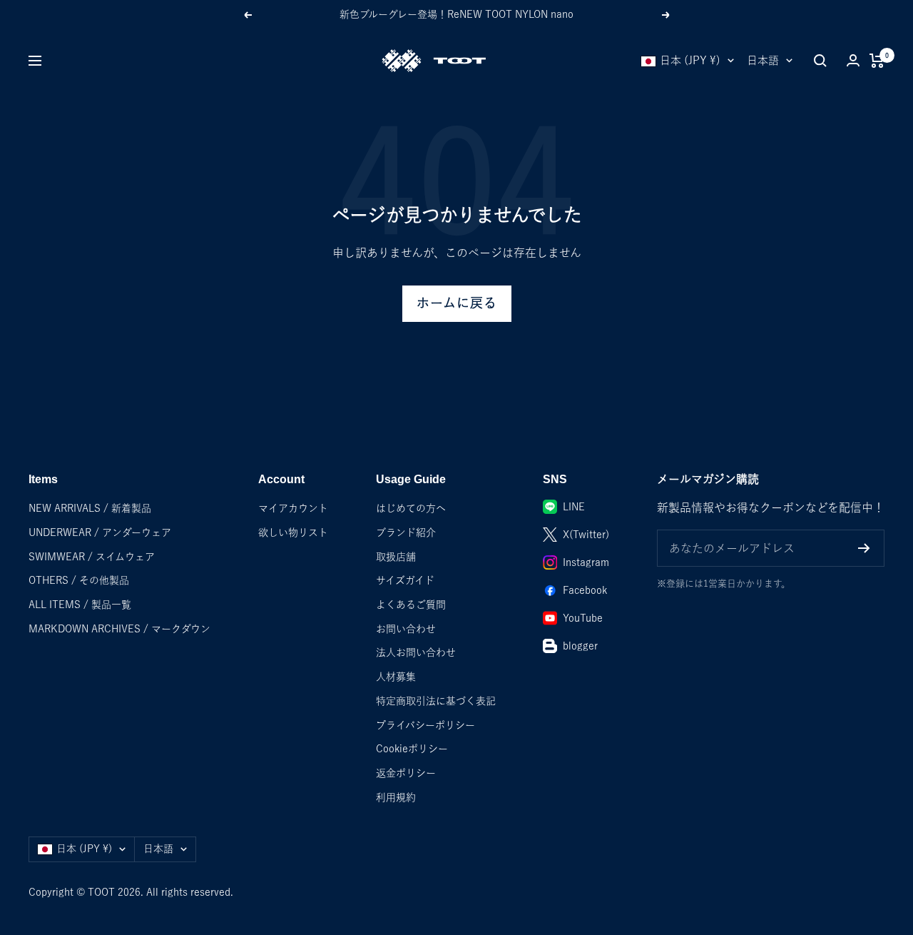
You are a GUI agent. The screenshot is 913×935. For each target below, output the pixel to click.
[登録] (864, 548)
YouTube (583, 618)
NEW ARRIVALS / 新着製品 (90, 508)
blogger (580, 646)
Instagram (586, 562)
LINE (574, 507)
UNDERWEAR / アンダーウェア (100, 532)
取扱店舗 (396, 557)
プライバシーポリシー (425, 725)
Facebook (585, 590)
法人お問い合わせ (416, 652)
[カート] (876, 61)
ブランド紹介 (406, 532)
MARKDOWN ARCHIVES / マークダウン (119, 629)
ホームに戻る (457, 303)
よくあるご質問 (411, 605)
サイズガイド (405, 580)
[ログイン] (853, 60)
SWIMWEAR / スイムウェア (92, 557)
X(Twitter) (586, 535)
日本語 (763, 60)
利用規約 (396, 797)
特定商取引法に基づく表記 (436, 701)
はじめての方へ (411, 508)
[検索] (820, 60)
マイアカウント (293, 508)
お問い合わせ (406, 629)
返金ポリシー (406, 773)
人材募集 (396, 677)
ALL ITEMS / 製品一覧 (80, 605)
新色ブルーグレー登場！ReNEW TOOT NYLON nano (456, 14)
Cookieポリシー (412, 749)
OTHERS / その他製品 (79, 580)
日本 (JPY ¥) (690, 60)
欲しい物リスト (293, 532)
